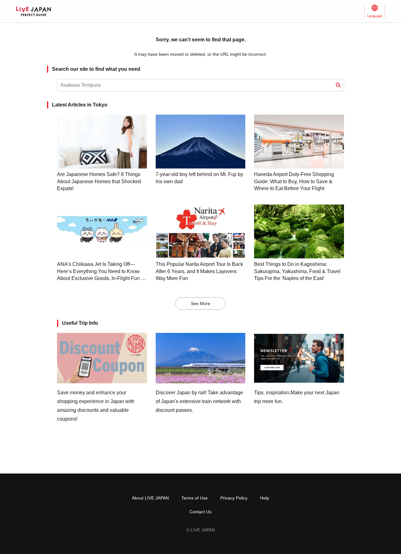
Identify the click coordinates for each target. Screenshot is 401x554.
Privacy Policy (233, 497)
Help (264, 497)
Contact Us (200, 511)
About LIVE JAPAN (150, 497)
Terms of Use (194, 497)
